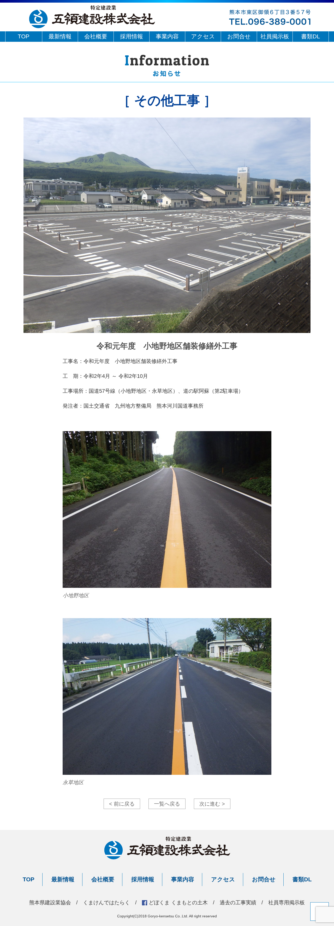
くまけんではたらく (106, 902)
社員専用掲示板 (286, 902)
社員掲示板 (274, 36)
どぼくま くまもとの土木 (178, 902)
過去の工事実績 (238, 902)
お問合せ (239, 36)
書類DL (310, 36)
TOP (23, 36)
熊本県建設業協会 (50, 902)
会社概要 (95, 36)
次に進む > (212, 804)
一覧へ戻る (167, 804)
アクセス (203, 36)
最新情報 (60, 36)
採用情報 (131, 36)
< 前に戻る (122, 804)
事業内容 (167, 36)
